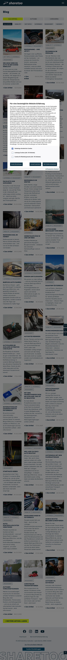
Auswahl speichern (35, 164)
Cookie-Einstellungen (16, 164)
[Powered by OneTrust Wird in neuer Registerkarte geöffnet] (52, 169)
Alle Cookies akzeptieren (50, 164)
